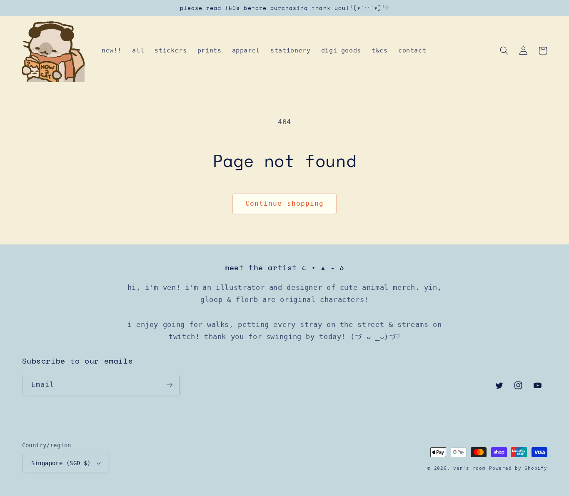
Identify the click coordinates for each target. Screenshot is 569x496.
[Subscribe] (169, 385)
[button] (504, 50)
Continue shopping (284, 203)
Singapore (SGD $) (61, 463)
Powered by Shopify (518, 468)
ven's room (469, 468)
